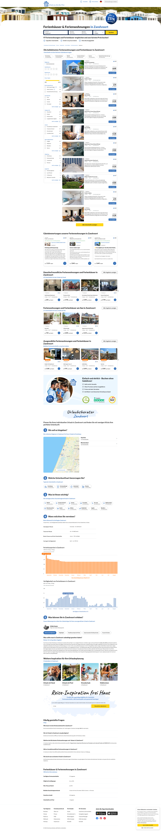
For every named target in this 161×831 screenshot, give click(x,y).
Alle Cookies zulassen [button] (148, 825)
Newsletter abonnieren (100, 706)
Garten (54, 101)
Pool (54, 97)
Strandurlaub (54, 131)
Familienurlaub (54, 133)
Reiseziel (47, 31)
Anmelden (85, 1)
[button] (147, 827)
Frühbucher (54, 175)
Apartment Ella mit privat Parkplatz (85, 743)
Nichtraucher (54, 116)
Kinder (54, 114)
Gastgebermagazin (83, 814)
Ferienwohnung (54, 158)
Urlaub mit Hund (54, 128)
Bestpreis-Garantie (54, 177)
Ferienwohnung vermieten (111, 1)
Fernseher (54, 104)
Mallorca (45, 816)
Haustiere (54, 112)
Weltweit (45, 819)
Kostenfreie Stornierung (54, 91)
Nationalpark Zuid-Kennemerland (57, 647)
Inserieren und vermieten (85, 811)
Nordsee (45, 811)
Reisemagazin (70, 816)
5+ (56, 68)
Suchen (111, 32)
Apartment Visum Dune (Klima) (92, 111)
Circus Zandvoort (69, 651)
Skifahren (54, 143)
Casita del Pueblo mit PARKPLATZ (102, 743)
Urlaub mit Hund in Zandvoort (70, 648)
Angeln (54, 141)
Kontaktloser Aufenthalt (54, 126)
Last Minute (54, 172)
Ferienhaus (54, 155)
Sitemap (45, 821)
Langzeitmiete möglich (54, 118)
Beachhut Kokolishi (89, 62)
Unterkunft (54, 160)
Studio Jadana (88, 78)
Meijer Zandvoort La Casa (91, 176)
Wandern (54, 145)
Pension (54, 162)
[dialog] (148, 818)
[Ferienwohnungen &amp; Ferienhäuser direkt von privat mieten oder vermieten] (53, 5)
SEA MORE (87, 95)
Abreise (84, 31)
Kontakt (69, 821)
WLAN (54, 99)
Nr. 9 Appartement (72, 743)
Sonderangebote (54, 170)
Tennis (54, 148)
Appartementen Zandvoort (91, 160)
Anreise (72, 31)
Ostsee (45, 814)
